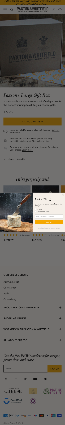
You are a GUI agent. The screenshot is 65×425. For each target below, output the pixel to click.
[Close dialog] (62, 194)
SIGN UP (49, 222)
